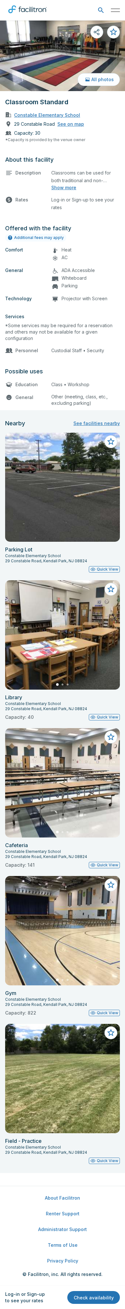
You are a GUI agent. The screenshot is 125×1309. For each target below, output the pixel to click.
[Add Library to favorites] (110, 589)
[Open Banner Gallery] (62, 56)
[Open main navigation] (115, 10)
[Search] (101, 10)
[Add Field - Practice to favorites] (110, 1032)
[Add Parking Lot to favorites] (110, 441)
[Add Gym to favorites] (110, 885)
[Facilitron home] (27, 14)
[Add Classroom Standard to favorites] (113, 32)
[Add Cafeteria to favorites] (110, 737)
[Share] (96, 32)
